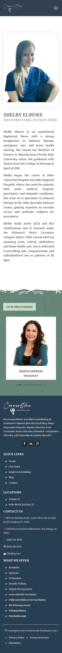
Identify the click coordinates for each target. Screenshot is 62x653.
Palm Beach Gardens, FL (21, 504)
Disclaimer (15, 643)
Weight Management (21, 589)
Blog (11, 477)
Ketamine (14, 567)
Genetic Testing (18, 583)
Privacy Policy (16, 637)
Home (12, 461)
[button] (17, 385)
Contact (13, 482)
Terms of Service (39, 637)
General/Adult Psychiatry (23, 594)
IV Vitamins (15, 578)
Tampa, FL (14, 499)
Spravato (14, 572)
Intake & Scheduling (20, 472)
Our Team (14, 466)
